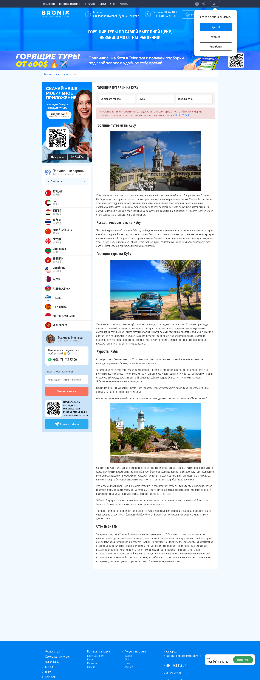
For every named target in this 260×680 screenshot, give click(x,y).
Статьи (103, 3)
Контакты (124, 3)
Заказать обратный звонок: (59, 371)
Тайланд (129, 667)
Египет (128, 663)
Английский (216, 46)
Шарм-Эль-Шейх (95, 655)
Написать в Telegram (69, 424)
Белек (90, 659)
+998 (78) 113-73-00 (164, 16)
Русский (216, 27)
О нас (112, 3)
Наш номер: (211, 658)
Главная (47, 74)
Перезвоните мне (243, 659)
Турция (128, 655)
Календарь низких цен (69, 3)
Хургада (91, 667)
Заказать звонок (66, 391)
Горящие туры (48, 3)
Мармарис (92, 663)
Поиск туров (89, 3)
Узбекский (216, 36)
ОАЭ (127, 659)
